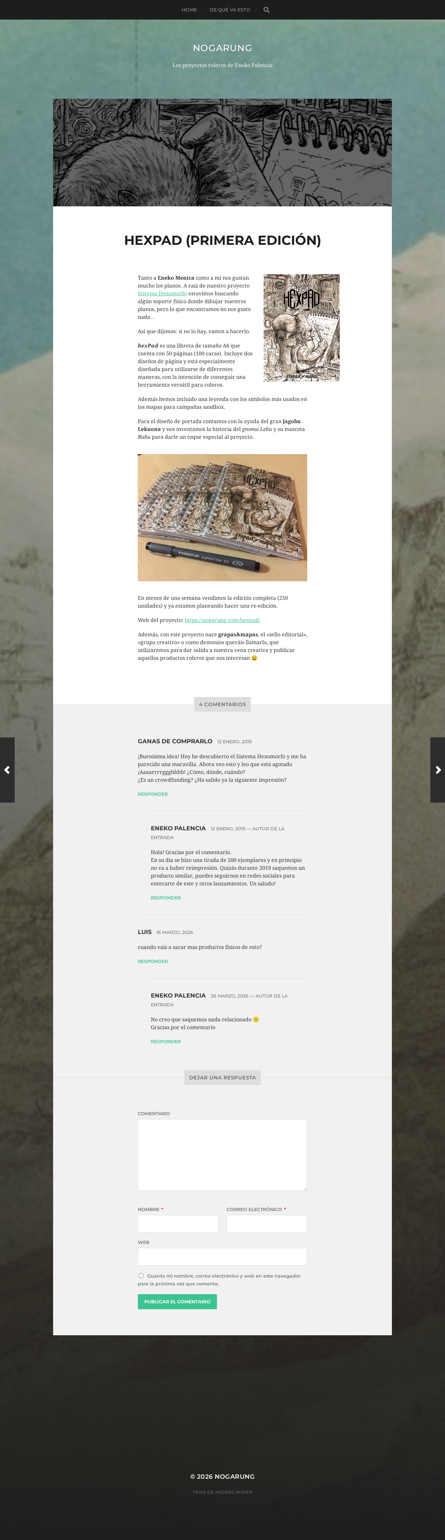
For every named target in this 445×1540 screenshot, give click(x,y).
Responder (153, 794)
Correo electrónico (256, 1209)
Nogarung (222, 47)
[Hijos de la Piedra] (7, 770)
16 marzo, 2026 (174, 932)
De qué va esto (230, 10)
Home (189, 10)
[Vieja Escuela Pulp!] (437, 770)
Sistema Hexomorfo (162, 293)
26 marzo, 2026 (230, 996)
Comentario (154, 1114)
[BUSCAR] (266, 10)
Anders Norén (233, 1492)
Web (144, 1242)
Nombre (150, 1209)
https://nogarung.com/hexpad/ (222, 620)
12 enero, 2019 (234, 742)
